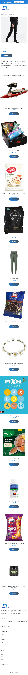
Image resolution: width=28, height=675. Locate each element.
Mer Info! (6, 55)
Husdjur (3, 639)
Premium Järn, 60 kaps (14, 501)
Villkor (2, 659)
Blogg (2, 654)
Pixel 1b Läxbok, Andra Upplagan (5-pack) (14, 416)
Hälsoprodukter (5, 637)
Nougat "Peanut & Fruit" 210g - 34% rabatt (14, 193)
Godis (2, 634)
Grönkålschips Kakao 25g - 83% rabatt (14, 321)
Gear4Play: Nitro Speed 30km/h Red (14, 108)
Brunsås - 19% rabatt (14, 458)
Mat (2, 642)
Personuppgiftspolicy (6, 662)
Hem (2, 16)
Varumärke (4, 645)
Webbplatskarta (5, 664)
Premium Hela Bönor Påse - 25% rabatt (14, 236)
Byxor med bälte (14, 278)
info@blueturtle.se (5, 626)
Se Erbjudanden (19, 2)
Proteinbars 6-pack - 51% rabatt (14, 151)
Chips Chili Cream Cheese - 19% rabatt (14, 543)
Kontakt (3, 656)
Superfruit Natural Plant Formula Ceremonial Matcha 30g (14, 586)
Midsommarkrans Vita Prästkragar (14, 363)
